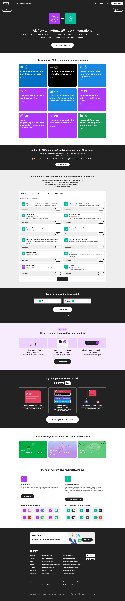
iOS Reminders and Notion (48, 576)
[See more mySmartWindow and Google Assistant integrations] (71, 517)
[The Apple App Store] (90, 555)
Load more (62, 279)
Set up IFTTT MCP (62, 164)
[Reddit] (94, 594)
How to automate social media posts (72, 581)
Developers (33, 594)
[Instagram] (79, 594)
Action (29, 205)
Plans (101, 3)
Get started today (62, 45)
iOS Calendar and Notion (48, 561)
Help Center (33, 570)
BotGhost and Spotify (47, 570)
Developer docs (34, 581)
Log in (108, 3)
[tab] (23, 193)
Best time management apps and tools (72, 564)
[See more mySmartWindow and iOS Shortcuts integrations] (84, 510)
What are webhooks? (68, 573)
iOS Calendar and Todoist (48, 579)
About (64, 594)
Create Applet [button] (62, 309)
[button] (62, 361)
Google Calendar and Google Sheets (51, 564)
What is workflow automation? (70, 567)
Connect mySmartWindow (74, 499)
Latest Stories (68, 555)
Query (29, 254)
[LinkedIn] (75, 594)
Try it (58, 209)
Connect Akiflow (27, 496)
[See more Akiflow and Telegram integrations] (53, 510)
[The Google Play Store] (90, 559)
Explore (95, 3)
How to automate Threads (69, 579)
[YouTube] (83, 594)
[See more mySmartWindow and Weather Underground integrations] (98, 510)
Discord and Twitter (46, 584)
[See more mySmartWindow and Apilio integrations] (84, 517)
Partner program (47, 594)
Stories (31, 561)
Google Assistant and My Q (48, 567)
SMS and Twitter (46, 573)
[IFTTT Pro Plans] (34, 252)
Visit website (68, 495)
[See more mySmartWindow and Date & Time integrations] (71, 510)
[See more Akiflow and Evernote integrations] (40, 517)
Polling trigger (31, 216)
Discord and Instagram (47, 558)
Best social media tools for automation (72, 584)
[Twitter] (86, 594)
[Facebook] (72, 594)
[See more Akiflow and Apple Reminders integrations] (27, 510)
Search (31, 576)
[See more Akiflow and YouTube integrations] (27, 517)
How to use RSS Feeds (69, 570)
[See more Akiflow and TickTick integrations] (40, 510)
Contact (54, 594)
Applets (32, 564)
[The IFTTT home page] (5, 3)
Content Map (33, 573)
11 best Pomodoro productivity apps (72, 576)
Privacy (60, 594)
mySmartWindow (61, 30)
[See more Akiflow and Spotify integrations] (53, 517)
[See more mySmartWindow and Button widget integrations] (98, 517)
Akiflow (38, 30)
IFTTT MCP (32, 567)
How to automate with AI (69, 558)
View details (25, 209)
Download (23, 491)
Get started (117, 3)
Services (32, 558)
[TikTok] (90, 594)
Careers (39, 594)
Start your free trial (62, 419)
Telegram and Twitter (47, 581)
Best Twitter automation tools (70, 561)
